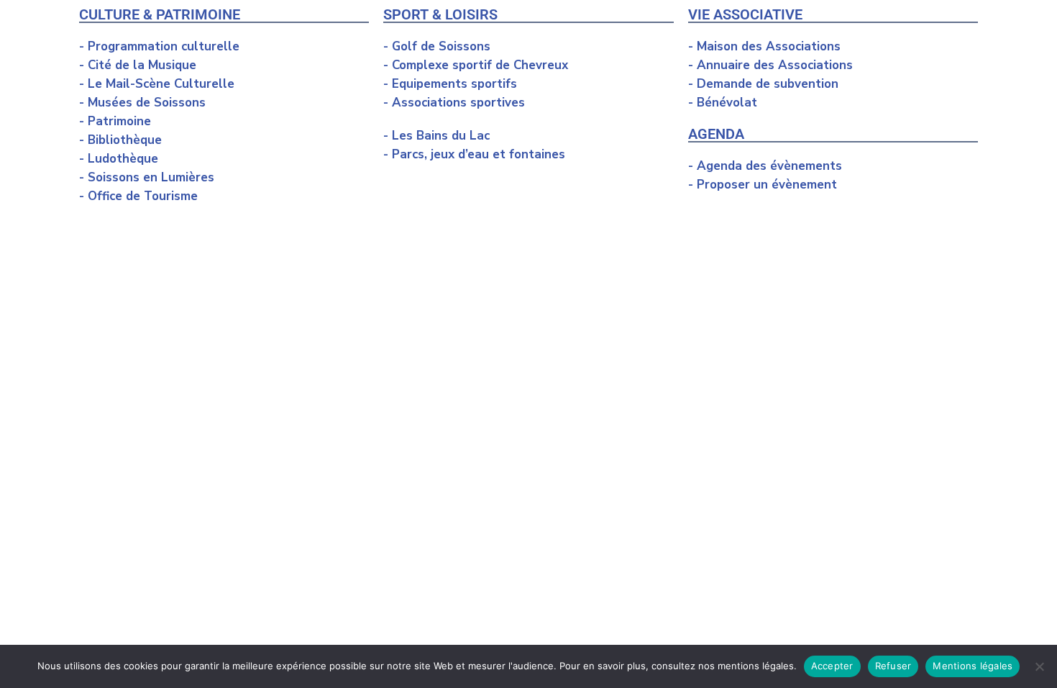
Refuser (893, 665)
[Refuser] (1039, 666)
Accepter (832, 665)
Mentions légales (972, 665)
